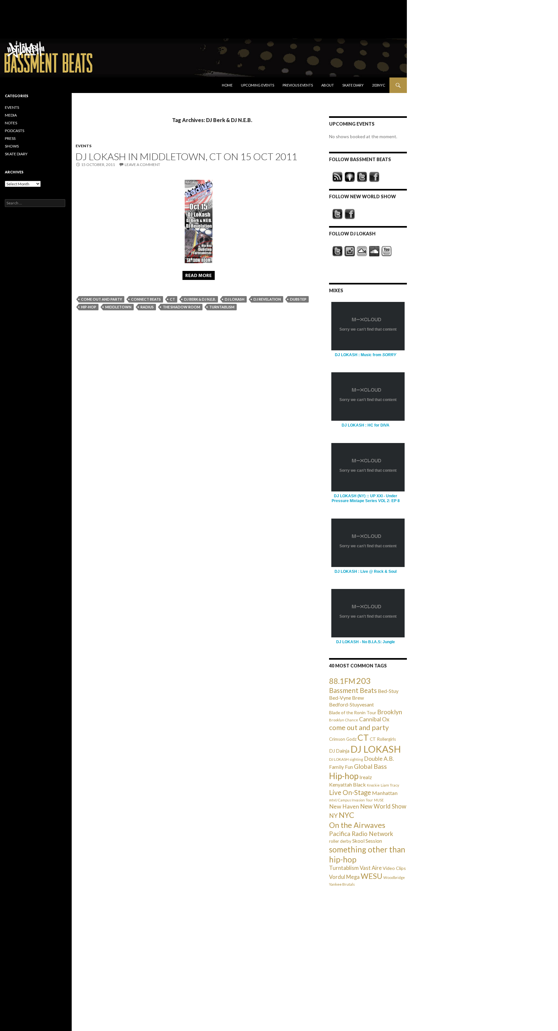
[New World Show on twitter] (337, 214)
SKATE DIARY (16, 153)
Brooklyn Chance (343, 720)
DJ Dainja (339, 751)
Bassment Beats (353, 690)
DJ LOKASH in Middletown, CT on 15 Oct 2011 (186, 156)
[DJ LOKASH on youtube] (386, 251)
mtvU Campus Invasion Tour (351, 800)
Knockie (373, 785)
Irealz (365, 777)
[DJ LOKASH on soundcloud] (374, 251)
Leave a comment (142, 164)
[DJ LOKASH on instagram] (350, 251)
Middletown (118, 307)
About (327, 85)
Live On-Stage (350, 792)
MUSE (379, 800)
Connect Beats (146, 299)
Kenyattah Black (347, 784)
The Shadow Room (181, 307)
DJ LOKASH (234, 299)
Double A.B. (379, 758)
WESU (371, 876)
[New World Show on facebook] (350, 214)
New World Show (383, 806)
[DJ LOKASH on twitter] (337, 251)
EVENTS (83, 145)
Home (227, 85)
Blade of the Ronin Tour (352, 712)
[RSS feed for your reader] (337, 177)
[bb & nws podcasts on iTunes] (350, 177)
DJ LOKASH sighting (346, 759)
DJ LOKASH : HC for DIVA (365, 425)
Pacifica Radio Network (361, 833)
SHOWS (12, 146)
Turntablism (221, 307)
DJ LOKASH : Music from (365, 355)
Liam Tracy (390, 785)
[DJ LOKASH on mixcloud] (362, 251)
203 (363, 681)
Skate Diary (353, 85)
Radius (147, 307)
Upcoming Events (257, 85)
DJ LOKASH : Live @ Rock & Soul (366, 571)
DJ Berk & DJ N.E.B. (200, 299)
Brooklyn (389, 712)
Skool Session (367, 841)
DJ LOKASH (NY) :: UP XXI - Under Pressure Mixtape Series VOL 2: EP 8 (366, 498)
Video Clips (394, 868)
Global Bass (370, 766)
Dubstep (298, 299)
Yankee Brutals (342, 884)
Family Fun (341, 767)
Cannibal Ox (374, 719)
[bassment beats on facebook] (374, 177)
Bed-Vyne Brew (346, 698)
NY (333, 815)
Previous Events (298, 85)
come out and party (101, 299)
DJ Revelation (267, 299)
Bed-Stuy (388, 691)
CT (172, 299)
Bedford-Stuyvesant (351, 704)
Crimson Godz (342, 739)
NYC (346, 815)
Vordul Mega (344, 877)
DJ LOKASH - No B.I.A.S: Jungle (365, 642)
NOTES (11, 122)
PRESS (10, 138)
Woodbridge (394, 877)
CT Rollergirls (383, 739)
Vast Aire (371, 867)
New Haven (344, 806)
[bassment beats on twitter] (362, 177)
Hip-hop (88, 307)
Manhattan (385, 793)
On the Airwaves (357, 825)
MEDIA (11, 115)
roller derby (340, 841)
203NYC (378, 85)
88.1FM (342, 681)
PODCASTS (14, 130)
